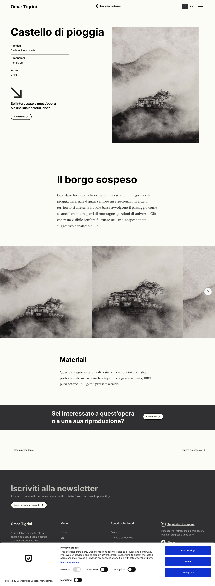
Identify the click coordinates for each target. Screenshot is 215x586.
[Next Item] (208, 291)
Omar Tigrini (24, 6)
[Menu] (200, 6)
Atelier (171, 542)
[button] (21, 117)
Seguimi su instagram (110, 6)
